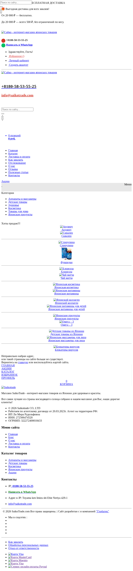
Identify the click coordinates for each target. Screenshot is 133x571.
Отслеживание (17, 162)
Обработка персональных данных (28, 545)
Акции (5, 181)
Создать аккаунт (18, 64)
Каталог (13, 153)
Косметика (14, 208)
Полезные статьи (18, 172)
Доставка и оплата (19, 156)
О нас (11, 166)
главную (23, 362)
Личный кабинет (18, 60)
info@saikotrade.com (17, 95)
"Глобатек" (102, 511)
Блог (11, 437)
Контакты (14, 175)
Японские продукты (20, 214)
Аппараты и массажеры (22, 198)
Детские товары (17, 201)
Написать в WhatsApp (19, 44)
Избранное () (16, 56)
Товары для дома (18, 211)
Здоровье (13, 205)
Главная (13, 150)
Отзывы (13, 169)
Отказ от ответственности (23, 548)
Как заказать (15, 159)
